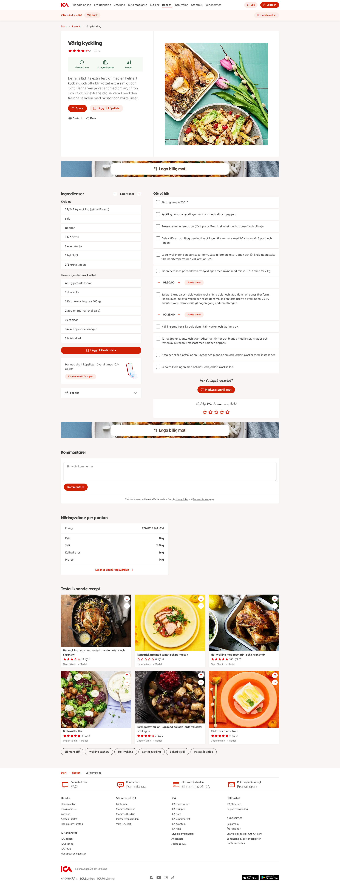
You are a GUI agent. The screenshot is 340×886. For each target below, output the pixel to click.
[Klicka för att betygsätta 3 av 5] (216, 412)
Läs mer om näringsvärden (112, 569)
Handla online (82, 5)
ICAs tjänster (69, 832)
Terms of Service (201, 499)
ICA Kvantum (178, 823)
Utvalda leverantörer (182, 833)
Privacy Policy (181, 499)
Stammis (197, 5)
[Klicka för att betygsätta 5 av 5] (227, 412)
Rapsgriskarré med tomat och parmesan (162, 654)
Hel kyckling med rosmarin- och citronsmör (238, 654)
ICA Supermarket (180, 818)
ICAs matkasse (137, 5)
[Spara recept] (127, 599)
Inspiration (181, 5)
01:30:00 (169, 282)
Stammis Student (125, 809)
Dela (93, 118)
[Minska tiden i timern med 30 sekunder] (159, 282)
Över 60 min (82, 67)
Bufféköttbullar (72, 731)
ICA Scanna (67, 843)
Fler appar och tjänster (73, 853)
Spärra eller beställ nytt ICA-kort (244, 833)
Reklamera (233, 823)
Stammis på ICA (126, 798)
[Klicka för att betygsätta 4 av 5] (222, 412)
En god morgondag (237, 809)
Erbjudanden (102, 5)
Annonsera (177, 838)
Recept (166, 5)
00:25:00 (169, 314)
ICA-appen (67, 838)
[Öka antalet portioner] (139, 194)
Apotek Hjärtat (69, 818)
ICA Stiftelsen (234, 804)
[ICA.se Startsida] (65, 5)
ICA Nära (176, 814)
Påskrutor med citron (224, 731)
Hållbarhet (233, 798)
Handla (65, 798)
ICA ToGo (66, 848)
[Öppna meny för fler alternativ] (127, 606)
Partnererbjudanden (127, 818)
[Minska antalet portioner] (115, 194)
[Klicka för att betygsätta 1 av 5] (205, 412)
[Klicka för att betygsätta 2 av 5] (210, 412)
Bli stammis (122, 804)
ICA (173, 798)
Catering (119, 5)
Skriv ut (77, 118)
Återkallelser (233, 828)
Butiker (154, 5)
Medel (128, 67)
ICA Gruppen (178, 809)
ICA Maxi (176, 828)
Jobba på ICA (178, 843)
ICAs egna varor (180, 804)
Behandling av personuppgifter (244, 838)
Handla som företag (72, 823)
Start (63, 26)
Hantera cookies (236, 843)
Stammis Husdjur (125, 814)
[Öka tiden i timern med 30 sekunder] (179, 282)
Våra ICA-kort (123, 823)
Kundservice (213, 5)
